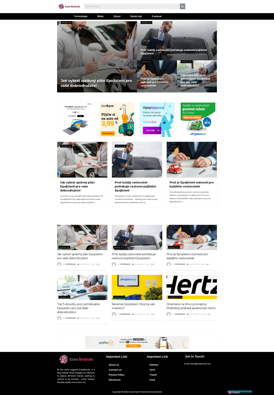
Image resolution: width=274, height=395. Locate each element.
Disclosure (115, 379)
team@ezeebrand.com (200, 364)
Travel (153, 374)
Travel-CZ (66, 22)
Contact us (115, 369)
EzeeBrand (70, 264)
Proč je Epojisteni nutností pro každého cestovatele (155, 82)
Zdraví (116, 16)
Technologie (80, 16)
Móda (100, 16)
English (236, 392)
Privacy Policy (116, 374)
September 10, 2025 (197, 314)
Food (152, 379)
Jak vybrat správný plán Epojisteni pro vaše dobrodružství (77, 186)
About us (114, 364)
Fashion (153, 364)
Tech (152, 369)
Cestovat (157, 16)
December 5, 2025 (87, 264)
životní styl (136, 16)
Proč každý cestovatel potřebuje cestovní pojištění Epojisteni (135, 186)
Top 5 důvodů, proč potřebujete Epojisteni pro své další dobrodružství (78, 308)
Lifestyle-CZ (175, 297)
